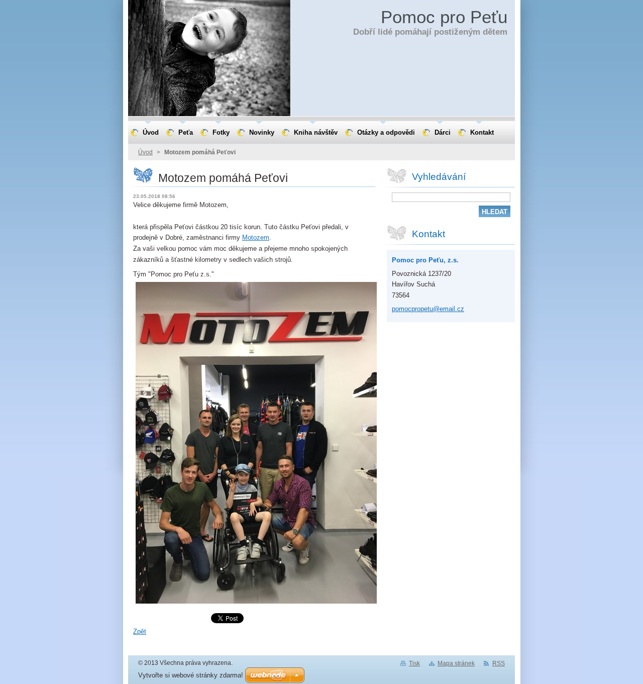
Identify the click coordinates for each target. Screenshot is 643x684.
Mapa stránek (456, 663)
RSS (498, 663)
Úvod (145, 152)
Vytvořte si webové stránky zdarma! (190, 675)
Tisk (414, 663)
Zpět (139, 631)
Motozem (255, 237)
